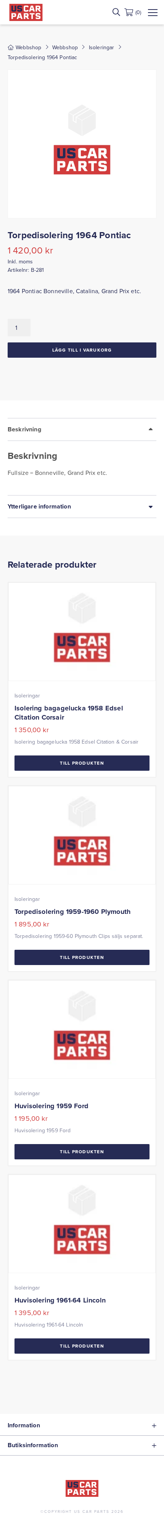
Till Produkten (82, 763)
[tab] (82, 456)
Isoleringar (101, 47)
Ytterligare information (39, 506)
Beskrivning (24, 429)
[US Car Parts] (26, 12)
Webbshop (65, 47)
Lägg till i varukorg (82, 350)
